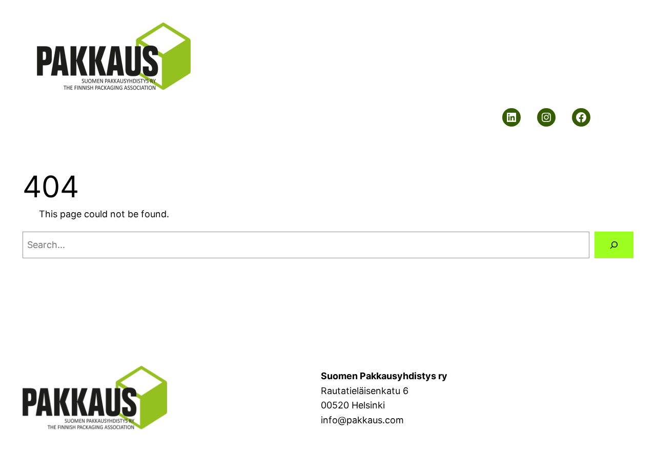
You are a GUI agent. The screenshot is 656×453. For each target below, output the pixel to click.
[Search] (613, 245)
